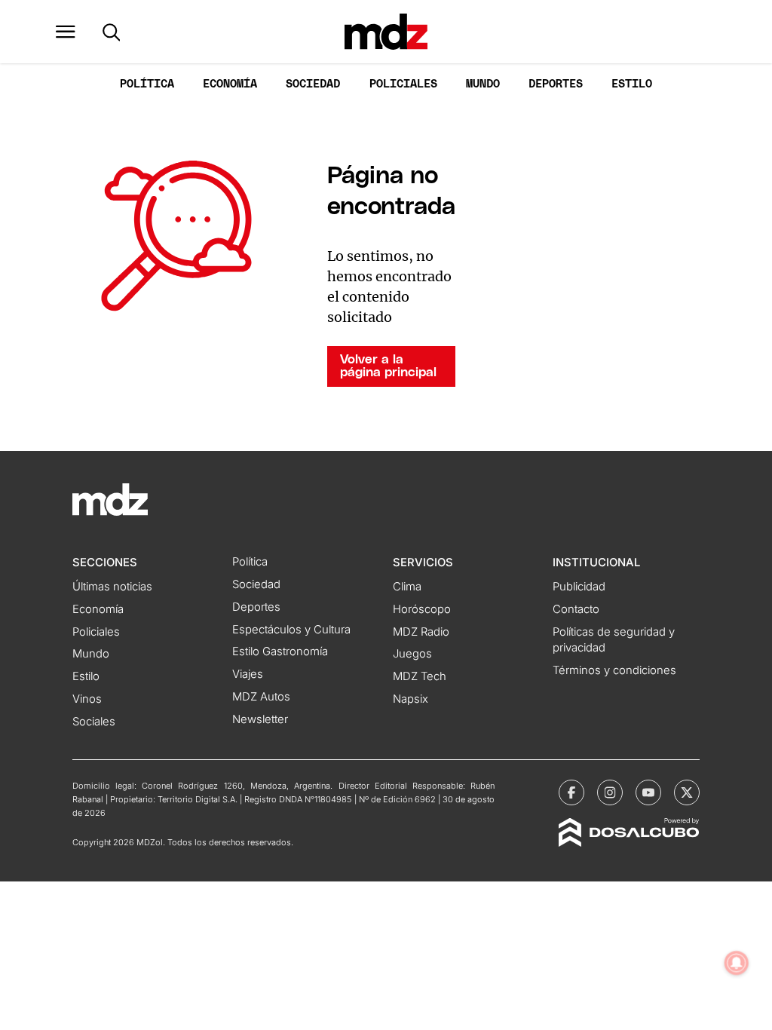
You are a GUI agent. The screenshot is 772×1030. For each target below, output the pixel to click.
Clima (407, 586)
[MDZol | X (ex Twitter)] (687, 792)
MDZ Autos (261, 697)
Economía (230, 84)
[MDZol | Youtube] (648, 792)
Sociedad (313, 84)
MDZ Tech (419, 676)
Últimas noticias (112, 586)
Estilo (631, 84)
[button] (65, 31)
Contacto (576, 609)
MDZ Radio (421, 632)
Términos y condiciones (614, 670)
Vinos (87, 699)
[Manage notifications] (737, 963)
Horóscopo (422, 609)
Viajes (247, 674)
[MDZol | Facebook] (571, 792)
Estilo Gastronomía (280, 651)
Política (147, 84)
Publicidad (579, 586)
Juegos (412, 654)
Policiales (403, 84)
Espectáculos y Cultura (291, 629)
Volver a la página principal (388, 366)
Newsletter (260, 719)
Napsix (410, 699)
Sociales (93, 721)
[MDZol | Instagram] (610, 792)
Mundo (483, 84)
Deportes (555, 84)
